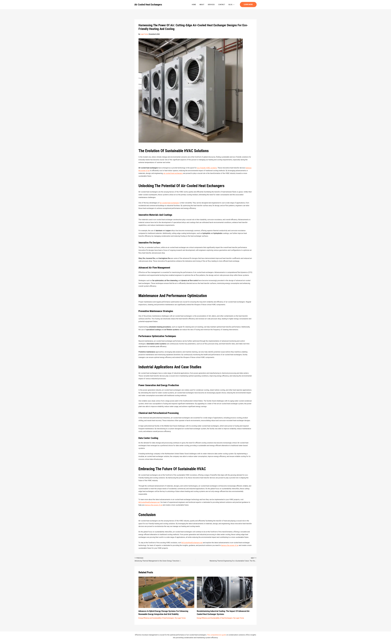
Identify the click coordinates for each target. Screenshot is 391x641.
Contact (221, 4)
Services (211, 4)
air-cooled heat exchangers (173, 173)
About (201, 4)
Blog (230, 4)
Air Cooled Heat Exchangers (148, 4)
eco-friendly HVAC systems (207, 168)
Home (194, 4)
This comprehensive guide (216, 635)
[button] (233, 4)
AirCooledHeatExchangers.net (149, 502)
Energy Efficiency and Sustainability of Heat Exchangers (156, 618)
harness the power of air (153, 505)
